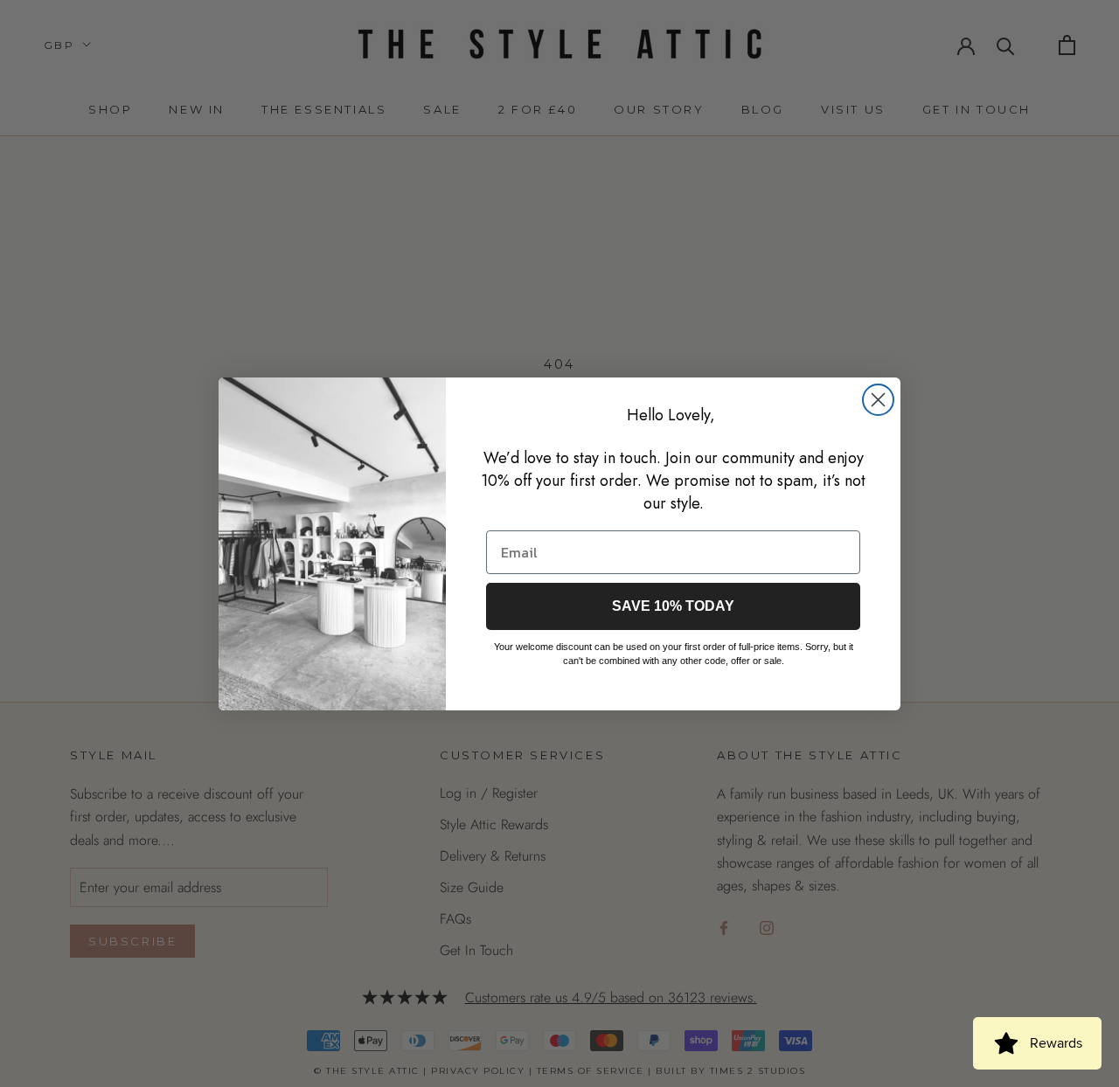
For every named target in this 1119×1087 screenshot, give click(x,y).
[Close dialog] (878, 399)
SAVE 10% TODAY (673, 606)
